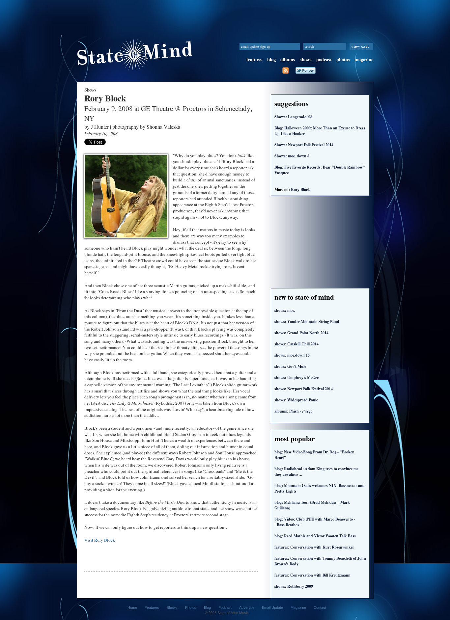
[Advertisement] (225, 15)
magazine (363, 59)
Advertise (246, 607)
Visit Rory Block (99, 540)
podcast (324, 59)
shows (306, 59)
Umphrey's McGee (296, 377)
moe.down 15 (292, 355)
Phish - (293, 411)
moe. (284, 310)
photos (343, 59)
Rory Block (300, 189)
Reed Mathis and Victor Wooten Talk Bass (315, 536)
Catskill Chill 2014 (296, 344)
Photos (190, 607)
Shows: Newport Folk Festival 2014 (303, 145)
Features (152, 607)
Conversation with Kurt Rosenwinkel (313, 547)
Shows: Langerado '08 (293, 117)
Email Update (272, 607)
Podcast (225, 607)
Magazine (298, 607)
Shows (172, 607)
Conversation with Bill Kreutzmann (312, 575)
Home (132, 607)
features (254, 59)
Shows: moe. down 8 (291, 156)
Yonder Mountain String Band (306, 321)
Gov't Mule (290, 366)
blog (271, 59)
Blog (207, 607)
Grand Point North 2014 (301, 333)
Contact (320, 607)
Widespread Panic (296, 400)
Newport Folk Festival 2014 (303, 388)
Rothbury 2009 (293, 586)
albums (287, 59)
